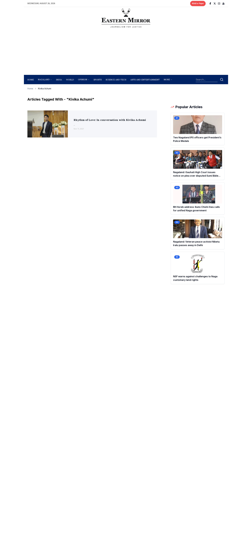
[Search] (222, 79)
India (59, 79)
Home (30, 79)
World (70, 79)
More (167, 79)
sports (98, 79)
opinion (82, 79)
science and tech (116, 79)
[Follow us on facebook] (210, 3)
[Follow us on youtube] (223, 3)
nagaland (44, 79)
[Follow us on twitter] (215, 3)
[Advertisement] (126, 52)
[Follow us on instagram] (219, 3)
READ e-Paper (198, 3)
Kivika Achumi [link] (44, 88)
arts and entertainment (145, 79)
